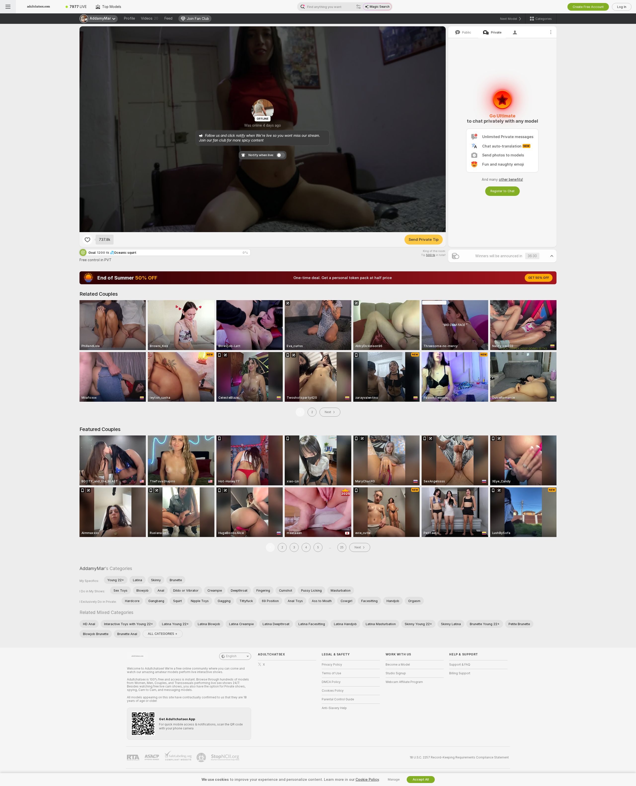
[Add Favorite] (87, 240)
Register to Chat (502, 191)
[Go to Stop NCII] (225, 757)
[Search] (358, 6)
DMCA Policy (331, 682)
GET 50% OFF (538, 278)
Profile (129, 18)
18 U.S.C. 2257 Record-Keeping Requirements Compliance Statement (459, 757)
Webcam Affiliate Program (404, 682)
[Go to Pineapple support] (202, 757)
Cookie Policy (367, 780)
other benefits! (511, 179)
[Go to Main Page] (38, 6)
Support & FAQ (459, 664)
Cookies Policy (333, 690)
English (231, 656)
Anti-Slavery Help (334, 708)
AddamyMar (92, 568)
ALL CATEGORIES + (162, 634)
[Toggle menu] (8, 6)
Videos (149, 18)
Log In (621, 7)
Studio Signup (396, 673)
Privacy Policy (332, 664)
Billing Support (459, 673)
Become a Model (398, 664)
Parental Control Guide (338, 699)
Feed (168, 18)
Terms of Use (331, 673)
